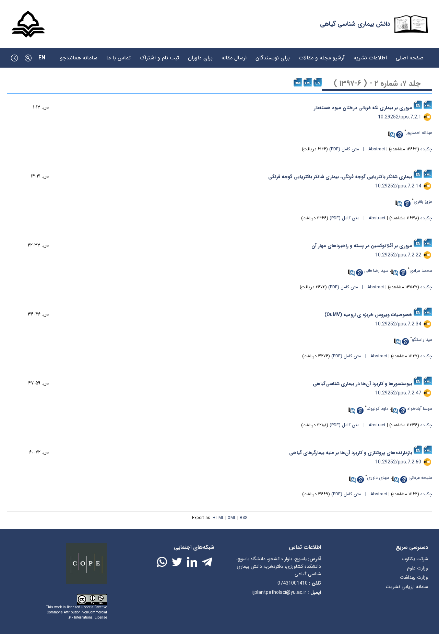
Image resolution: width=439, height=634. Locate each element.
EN (41, 58)
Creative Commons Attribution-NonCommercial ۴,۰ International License (77, 612)
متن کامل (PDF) (344, 149)
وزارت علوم (417, 568)
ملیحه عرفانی (420, 477)
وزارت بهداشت (414, 577)
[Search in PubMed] (391, 134)
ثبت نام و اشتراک (159, 55)
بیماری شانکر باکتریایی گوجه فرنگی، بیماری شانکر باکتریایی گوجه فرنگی (340, 177)
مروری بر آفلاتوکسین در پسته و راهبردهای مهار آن (361, 246)
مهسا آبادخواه (419, 408)
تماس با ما (118, 55)
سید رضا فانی (376, 270)
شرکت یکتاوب (415, 559)
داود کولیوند (377, 408)
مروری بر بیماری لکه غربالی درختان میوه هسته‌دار (363, 108)
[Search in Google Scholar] (399, 134)
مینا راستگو (422, 339)
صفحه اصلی (410, 55)
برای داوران (200, 55)
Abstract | (372, 149)
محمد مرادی (421, 270)
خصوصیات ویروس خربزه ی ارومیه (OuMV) (368, 315)
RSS (243, 518)
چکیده (426, 149)
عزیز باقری (423, 201)
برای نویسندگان (273, 55)
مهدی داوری (378, 477)
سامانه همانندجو (78, 55)
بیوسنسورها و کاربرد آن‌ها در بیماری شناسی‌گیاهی (362, 384)
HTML (218, 518)
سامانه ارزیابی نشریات (406, 586)
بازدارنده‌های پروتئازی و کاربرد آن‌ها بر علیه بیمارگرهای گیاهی (350, 453)
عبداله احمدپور (419, 132)
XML (232, 518)
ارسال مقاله (234, 55)
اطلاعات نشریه (370, 55)
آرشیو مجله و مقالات (322, 55)
